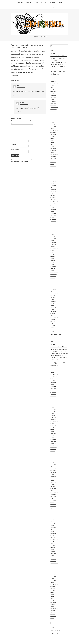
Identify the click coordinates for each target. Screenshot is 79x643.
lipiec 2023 (52, 136)
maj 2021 (52, 187)
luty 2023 (52, 146)
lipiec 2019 (52, 230)
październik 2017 (54, 272)
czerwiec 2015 (53, 325)
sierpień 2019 (53, 229)
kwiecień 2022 (53, 166)
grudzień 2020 (53, 197)
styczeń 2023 (53, 148)
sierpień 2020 (53, 205)
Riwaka (64, 68)
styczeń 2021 (53, 195)
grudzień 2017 (53, 268)
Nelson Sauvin (54, 69)
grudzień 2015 (53, 313)
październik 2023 (54, 130)
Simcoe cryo (64, 71)
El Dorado (52, 60)
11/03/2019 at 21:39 (24, 104)
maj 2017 (52, 282)
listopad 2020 (53, 199)
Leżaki (60, 2)
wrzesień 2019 (53, 227)
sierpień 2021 (53, 181)
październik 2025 (54, 83)
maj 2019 (52, 234)
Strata (51, 73)
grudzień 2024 (53, 103)
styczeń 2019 (53, 242)
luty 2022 (52, 170)
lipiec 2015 (52, 323)
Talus (56, 73)
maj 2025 (52, 93)
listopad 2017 (53, 270)
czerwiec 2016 (53, 301)
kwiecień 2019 (53, 236)
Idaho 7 (61, 62)
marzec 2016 (53, 307)
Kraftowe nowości (29, 2)
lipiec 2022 (52, 160)
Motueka (62, 66)
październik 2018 (54, 248)
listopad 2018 (53, 246)
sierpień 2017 (53, 276)
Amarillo (52, 54)
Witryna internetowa (15, 149)
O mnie (64, 7)
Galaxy (63, 60)
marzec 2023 (53, 144)
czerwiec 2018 (53, 256)
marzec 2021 (53, 191)
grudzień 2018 (53, 244)
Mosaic (53, 66)
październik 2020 (54, 201)
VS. (23, 7)
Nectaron (65, 66)
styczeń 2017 (53, 289)
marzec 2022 (53, 168)
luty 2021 (52, 193)
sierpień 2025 (53, 87)
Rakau (62, 68)
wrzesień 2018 (53, 250)
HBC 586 (53, 62)
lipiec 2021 (52, 183)
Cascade (53, 56)
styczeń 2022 (53, 172)
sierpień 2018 (53, 252)
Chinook (64, 56)
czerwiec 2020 (53, 209)
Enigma (56, 60)
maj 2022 (52, 164)
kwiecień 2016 (53, 305)
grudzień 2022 (53, 150)
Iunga (64, 62)
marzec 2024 (53, 120)
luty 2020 (52, 217)
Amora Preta (57, 53)
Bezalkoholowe (53, 2)
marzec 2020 (53, 215)
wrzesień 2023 (53, 132)
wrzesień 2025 (53, 85)
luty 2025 (52, 99)
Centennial (59, 56)
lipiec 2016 (52, 299)
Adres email (13, 144)
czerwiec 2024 (53, 115)
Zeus (57, 74)
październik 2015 (54, 317)
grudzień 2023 (53, 126)
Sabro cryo (55, 71)
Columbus (61, 58)
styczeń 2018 (53, 266)
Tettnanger (59, 73)
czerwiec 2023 (53, 138)
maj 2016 (52, 303)
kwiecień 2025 (53, 95)
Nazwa (12, 138)
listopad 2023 (53, 128)
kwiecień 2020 (53, 213)
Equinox (59, 60)
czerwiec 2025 (53, 91)
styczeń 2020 (53, 219)
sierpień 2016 (53, 297)
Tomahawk (62, 73)
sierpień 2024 (53, 111)
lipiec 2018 (52, 254)
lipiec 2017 (52, 278)
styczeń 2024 (53, 124)
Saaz (67, 68)
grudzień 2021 (53, 174)
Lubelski (52, 64)
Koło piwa (45, 7)
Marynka (61, 64)
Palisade (60, 359)
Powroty (52, 7)
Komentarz (13, 123)
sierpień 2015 (53, 321)
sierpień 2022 (53, 158)
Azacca (61, 53)
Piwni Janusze (16, 7)
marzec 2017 (53, 286)
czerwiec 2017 (53, 280)
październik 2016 (54, 293)
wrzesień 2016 (53, 295)
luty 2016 (52, 309)
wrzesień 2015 (53, 319)
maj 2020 (52, 211)
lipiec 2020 (52, 207)
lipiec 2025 (52, 89)
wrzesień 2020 (53, 203)
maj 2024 (52, 117)
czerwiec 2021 (53, 185)
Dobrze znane (20, 2)
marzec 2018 (53, 262)
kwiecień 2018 (53, 260)
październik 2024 (54, 107)
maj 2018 (52, 258)
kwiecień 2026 (53, 81)
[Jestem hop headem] (39, 34)
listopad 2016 (53, 291)
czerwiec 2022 (53, 162)
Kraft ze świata (39, 2)
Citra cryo (56, 58)
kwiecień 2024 (53, 119)
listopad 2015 (53, 315)
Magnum (57, 64)
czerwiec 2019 (53, 232)
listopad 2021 (53, 175)
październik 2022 (54, 154)
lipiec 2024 (52, 113)
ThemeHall (66, 640)
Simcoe (59, 71)
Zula (58, 74)
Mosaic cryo (58, 66)
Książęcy (66, 62)
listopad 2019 (53, 223)
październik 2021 (54, 177)
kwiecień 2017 (53, 284)
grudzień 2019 (53, 221)
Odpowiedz (15, 96)
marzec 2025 (53, 97)
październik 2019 (54, 225)
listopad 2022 (53, 152)
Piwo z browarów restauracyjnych (33, 7)
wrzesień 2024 (53, 109)
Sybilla (54, 73)
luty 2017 (52, 287)
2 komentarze (24, 47)
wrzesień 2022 (53, 156)
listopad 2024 (53, 105)
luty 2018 (52, 264)
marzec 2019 (53, 238)
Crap (46, 2)
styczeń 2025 (53, 101)
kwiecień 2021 (53, 189)
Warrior (54, 74)
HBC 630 (57, 62)
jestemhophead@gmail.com (56, 334)
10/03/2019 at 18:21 (21, 87)
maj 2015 (52, 327)
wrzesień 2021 (53, 179)
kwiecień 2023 (53, 142)
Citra (52, 58)
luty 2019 (52, 240)
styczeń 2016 (53, 311)
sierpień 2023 (53, 134)
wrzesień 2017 (53, 274)
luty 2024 (52, 122)
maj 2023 (52, 140)
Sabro (52, 71)
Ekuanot (65, 58)
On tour (58, 7)
